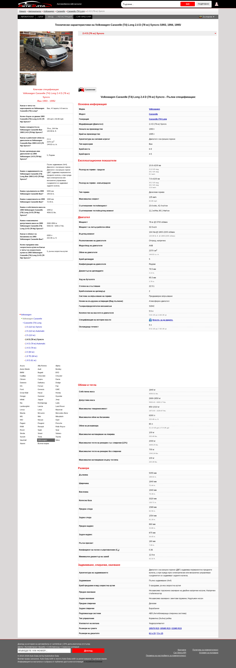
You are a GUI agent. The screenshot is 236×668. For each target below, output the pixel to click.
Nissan (40, 420)
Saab (40, 430)
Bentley (58, 369)
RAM (22, 427)
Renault (41, 427)
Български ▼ (209, 17)
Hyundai (59, 396)
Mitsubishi (59, 416)
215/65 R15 (176, 628)
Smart (40, 433)
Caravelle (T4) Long (76, 11)
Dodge (58, 383)
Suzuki (22, 437)
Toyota (58, 437)
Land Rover (60, 406)
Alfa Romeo (42, 366)
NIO (21, 420)
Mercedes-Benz (62, 413)
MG (21, 416)
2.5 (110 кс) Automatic (34, 331)
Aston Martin (25, 369)
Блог (41, 17)
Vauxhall (23, 440)
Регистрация (65, 17)
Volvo (58, 440)
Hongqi (22, 396)
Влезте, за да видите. (163, 320)
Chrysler (59, 376)
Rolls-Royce (60, 427)
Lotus (40, 410)
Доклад (88, 650)
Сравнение (90, 90)
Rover (22, 430)
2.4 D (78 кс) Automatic (35, 344)
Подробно (203, 4)
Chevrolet (41, 376)
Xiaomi (22, 443)
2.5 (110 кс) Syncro (33, 327)
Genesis (41, 389)
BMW (22, 372)
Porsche (59, 423)
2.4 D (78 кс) (30, 348)
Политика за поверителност (205, 650)
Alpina (58, 366)
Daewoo (23, 383)
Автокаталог (34, 11)
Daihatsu (41, 383)
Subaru (58, 433)
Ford (22, 389)
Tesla (40, 437)
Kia (21, 403)
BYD (57, 372)
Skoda (22, 433)
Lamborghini (24, 406)
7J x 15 (160, 633)
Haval (40, 393)
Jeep (57, 399)
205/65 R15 (165, 628)
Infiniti (22, 399)
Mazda (22, 413)
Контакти (182, 650)
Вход (50, 17)
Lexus (22, 410)
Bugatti (40, 372)
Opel (57, 420)
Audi (39, 369)
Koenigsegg (42, 403)
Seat (57, 430)
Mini (39, 416)
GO (187, 4)
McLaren (41, 413)
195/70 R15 (154, 628)
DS (21, 386)
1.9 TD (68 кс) (31, 356)
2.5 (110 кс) (30, 335)
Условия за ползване (208, 653)
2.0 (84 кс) (29, 352)
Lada (57, 403)
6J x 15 (152, 633)
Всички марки (43, 443)
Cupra (40, 379)
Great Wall (24, 393)
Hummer (41, 396)
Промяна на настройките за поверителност (166, 655)
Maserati (59, 410)
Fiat (57, 386)
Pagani (22, 423)
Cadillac (23, 376)
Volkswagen (49, 11)
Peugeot (41, 423)
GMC (58, 389)
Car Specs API (83, 17)
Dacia (58, 379)
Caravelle (61, 11)
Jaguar (40, 399)
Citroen (23, 379)
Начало (22, 11)
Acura (22, 366)
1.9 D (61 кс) (30, 360)
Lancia (40, 406)
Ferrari (40, 386)
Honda (58, 393)
